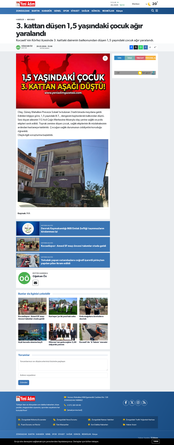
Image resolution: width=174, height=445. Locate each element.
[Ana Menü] (156, 11)
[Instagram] (138, 403)
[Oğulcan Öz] (24, 278)
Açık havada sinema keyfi (30, 342)
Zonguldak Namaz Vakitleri (103, 420)
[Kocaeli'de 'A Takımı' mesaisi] (93, 332)
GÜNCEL (95, 11)
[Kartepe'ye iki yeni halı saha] (63, 306)
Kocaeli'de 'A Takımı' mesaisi (93, 342)
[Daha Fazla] (146, 47)
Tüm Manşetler (62, 425)
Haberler (20, 20)
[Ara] (153, 11)
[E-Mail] (35, 283)
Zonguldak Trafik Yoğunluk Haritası (140, 420)
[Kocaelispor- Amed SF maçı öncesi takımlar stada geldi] (32, 306)
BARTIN (36, 11)
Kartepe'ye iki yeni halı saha (62, 316)
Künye (119, 11)
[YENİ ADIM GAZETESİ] (25, 4)
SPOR (66, 11)
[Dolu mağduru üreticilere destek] (93, 306)
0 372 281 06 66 (74, 405)
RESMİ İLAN (108, 11)
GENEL (57, 11)
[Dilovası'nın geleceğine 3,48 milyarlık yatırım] (63, 332)
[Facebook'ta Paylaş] (131, 47)
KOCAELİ (31, 20)
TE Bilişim (154, 438)
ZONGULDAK (23, 11)
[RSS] (144, 403)
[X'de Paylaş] (136, 47)
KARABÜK (47, 11)
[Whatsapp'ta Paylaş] (140, 47)
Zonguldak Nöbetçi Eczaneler (33, 420)
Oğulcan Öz (40, 276)
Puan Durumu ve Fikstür (30, 425)
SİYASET (75, 11)
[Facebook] (126, 403)
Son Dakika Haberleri (99, 425)
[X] (132, 403)
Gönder (24, 382)
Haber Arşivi (131, 425)
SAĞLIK (85, 11)
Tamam (155, 441)
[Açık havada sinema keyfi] (32, 332)
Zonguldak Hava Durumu (67, 420)
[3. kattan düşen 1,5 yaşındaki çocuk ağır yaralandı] (63, 81)
